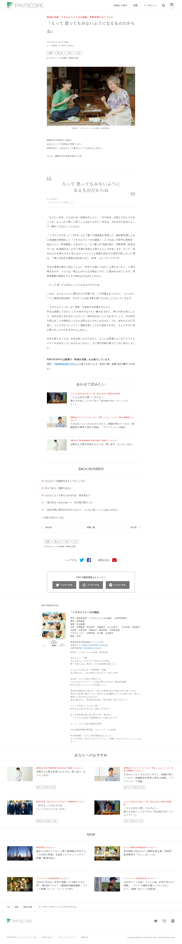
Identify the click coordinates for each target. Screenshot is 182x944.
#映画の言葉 (73, 58)
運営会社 (84, 937)
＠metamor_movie (92, 648)
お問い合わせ (47, 937)
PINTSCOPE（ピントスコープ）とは (21, 937)
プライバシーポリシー (67, 937)
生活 (70, 53)
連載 (135, 5)
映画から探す (121, 5)
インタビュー (150, 5)
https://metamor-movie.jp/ (95, 645)
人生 (78, 53)
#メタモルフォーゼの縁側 (57, 58)
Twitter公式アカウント (66, 364)
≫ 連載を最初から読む (53, 517)
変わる (60, 53)
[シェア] (87, 560)
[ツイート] (80, 560)
